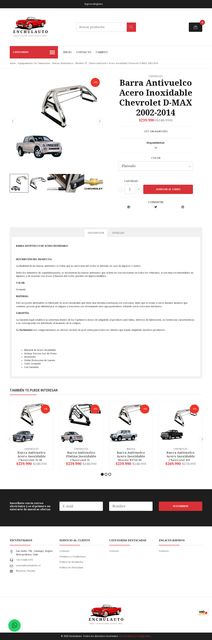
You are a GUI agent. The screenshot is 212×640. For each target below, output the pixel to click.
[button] (102, 474)
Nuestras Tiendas (25, 571)
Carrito (102, 52)
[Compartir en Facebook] (129, 207)
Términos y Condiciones (72, 556)
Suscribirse (180, 506)
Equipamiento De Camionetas (34, 63)
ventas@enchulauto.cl (28, 565)
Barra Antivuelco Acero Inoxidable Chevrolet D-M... (31, 456)
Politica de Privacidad (71, 567)
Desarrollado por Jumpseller (135, 636)
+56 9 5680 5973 (24, 560)
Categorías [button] (20, 52)
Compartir (155, 202)
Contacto (83, 52)
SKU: (146, 131)
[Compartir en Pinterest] (182, 207)
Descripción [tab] (96, 233)
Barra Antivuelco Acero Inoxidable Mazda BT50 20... (131, 456)
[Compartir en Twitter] (155, 207)
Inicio (67, 52)
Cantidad (131, 181)
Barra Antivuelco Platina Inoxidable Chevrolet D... (81, 456)
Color (155, 158)
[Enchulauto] (30, 27)
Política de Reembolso (71, 562)
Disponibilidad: (156, 143)
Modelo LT (81, 63)
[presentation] (13, 121)
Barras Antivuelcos (62, 63)
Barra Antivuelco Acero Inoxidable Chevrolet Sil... (180, 456)
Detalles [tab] (118, 233)
